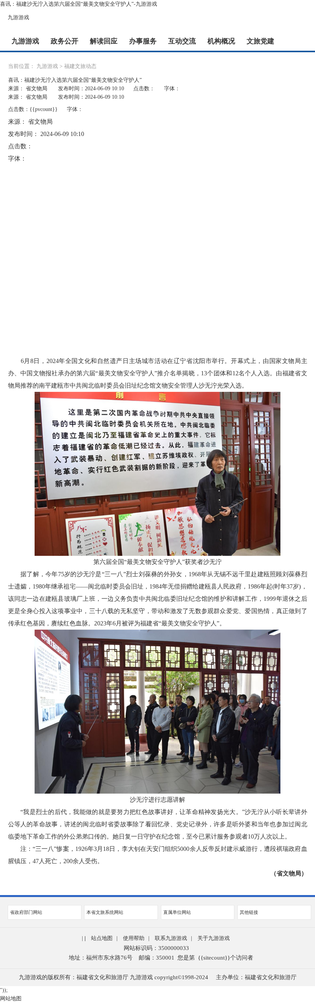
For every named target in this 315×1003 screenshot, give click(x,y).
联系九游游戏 (171, 938)
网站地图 (11, 998)
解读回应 (104, 41)
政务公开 (64, 41)
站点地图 (102, 938)
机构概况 (221, 41)
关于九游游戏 (213, 938)
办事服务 (143, 41)
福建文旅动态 (80, 66)
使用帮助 (133, 938)
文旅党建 (260, 41)
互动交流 (182, 41)
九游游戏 (18, 17)
